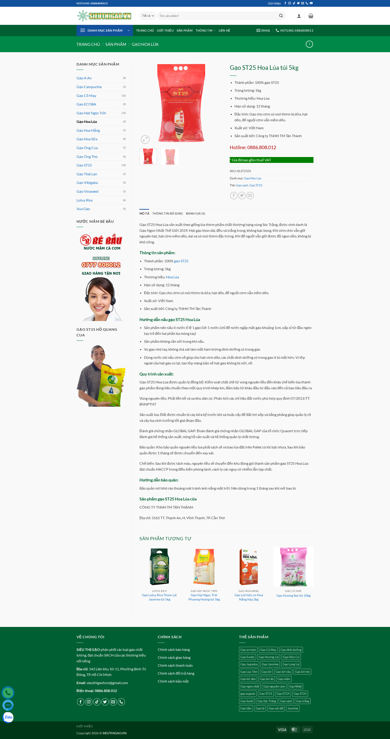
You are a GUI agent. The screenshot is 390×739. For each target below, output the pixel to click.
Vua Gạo (83, 208)
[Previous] (147, 103)
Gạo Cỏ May (86, 95)
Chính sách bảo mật (173, 681)
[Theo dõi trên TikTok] (294, 3)
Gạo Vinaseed (87, 191)
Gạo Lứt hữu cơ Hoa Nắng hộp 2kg (248, 597)
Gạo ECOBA (86, 104)
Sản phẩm (185, 30)
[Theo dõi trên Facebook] (285, 3)
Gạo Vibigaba (87, 182)
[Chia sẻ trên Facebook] (234, 195)
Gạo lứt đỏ (267, 679)
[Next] (216, 103)
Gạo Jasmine (270, 664)
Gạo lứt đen (248, 679)
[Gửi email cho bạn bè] (250, 195)
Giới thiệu (274, 3)
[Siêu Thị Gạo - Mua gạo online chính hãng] (105, 16)
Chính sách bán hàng (174, 649)
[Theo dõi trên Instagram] (289, 3)
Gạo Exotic (247, 657)
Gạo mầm (284, 679)
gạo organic (247, 693)
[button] (299, 16)
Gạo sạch (242, 185)
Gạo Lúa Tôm (249, 671)
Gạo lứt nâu (283, 671)
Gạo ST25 (84, 165)
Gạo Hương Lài (269, 657)
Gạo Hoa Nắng (88, 130)
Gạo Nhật (295, 686)
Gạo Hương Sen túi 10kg (293, 595)
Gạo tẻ (260, 708)
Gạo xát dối (276, 708)
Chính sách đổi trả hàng (176, 673)
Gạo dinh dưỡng (291, 650)
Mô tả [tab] (144, 213)
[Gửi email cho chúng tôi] (302, 3)
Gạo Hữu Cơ (291, 657)
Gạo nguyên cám (274, 686)
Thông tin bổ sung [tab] (167, 213)
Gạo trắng (302, 701)
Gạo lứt (267, 671)
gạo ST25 (181, 261)
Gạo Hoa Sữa (87, 139)
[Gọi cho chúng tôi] (307, 3)
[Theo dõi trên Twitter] (298, 3)
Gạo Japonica (249, 664)
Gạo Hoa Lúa (145, 44)
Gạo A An (84, 78)
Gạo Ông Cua (87, 147)
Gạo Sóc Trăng (266, 701)
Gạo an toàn (248, 650)
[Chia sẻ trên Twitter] (242, 195)
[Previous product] (309, 44)
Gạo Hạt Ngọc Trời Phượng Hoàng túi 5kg (204, 597)
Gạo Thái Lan (87, 174)
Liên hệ (224, 30)
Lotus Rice (85, 200)
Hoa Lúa (172, 277)
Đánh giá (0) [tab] (195, 213)
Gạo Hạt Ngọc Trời (91, 113)
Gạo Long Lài (291, 664)
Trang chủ (145, 30)
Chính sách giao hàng (174, 657)
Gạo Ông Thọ (87, 156)
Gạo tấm (246, 708)
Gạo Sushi (246, 701)
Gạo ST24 (283, 693)
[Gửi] (281, 16)
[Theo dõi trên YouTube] (311, 3)
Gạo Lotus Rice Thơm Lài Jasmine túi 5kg (159, 597)
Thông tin (204, 30)
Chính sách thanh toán (175, 665)
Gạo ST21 (265, 693)
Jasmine (293, 708)
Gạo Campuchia (89, 86)
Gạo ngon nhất (249, 686)
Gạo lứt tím (302, 671)
